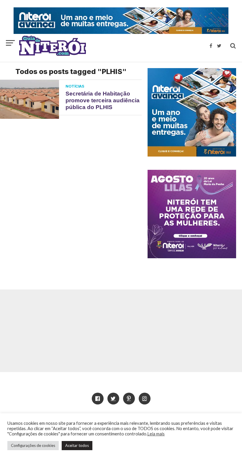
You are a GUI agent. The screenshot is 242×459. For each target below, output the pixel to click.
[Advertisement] (121, 330)
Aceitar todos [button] (77, 445)
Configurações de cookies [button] (33, 445)
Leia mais (156, 433)
